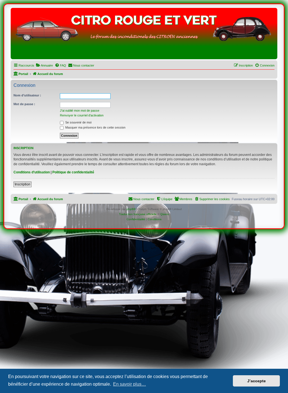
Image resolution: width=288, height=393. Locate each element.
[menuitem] (44, 65)
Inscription (22, 184)
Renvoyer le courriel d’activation (82, 115)
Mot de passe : (24, 104)
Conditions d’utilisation (32, 172)
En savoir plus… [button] (129, 384)
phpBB (131, 209)
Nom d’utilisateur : (27, 95)
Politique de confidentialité (73, 172)
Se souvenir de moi (77, 122)
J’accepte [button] (256, 381)
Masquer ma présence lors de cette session (94, 127)
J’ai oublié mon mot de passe (79, 110)
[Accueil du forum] (144, 35)
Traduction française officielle (138, 214)
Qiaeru (164, 214)
